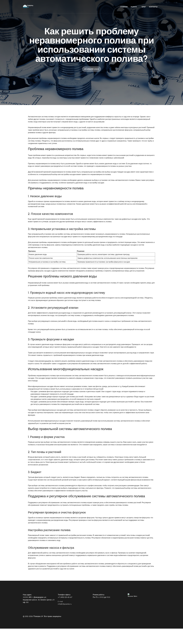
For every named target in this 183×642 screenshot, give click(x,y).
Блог (144, 7)
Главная (124, 7)
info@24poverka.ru (65, 604)
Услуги (134, 7)
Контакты (153, 7)
